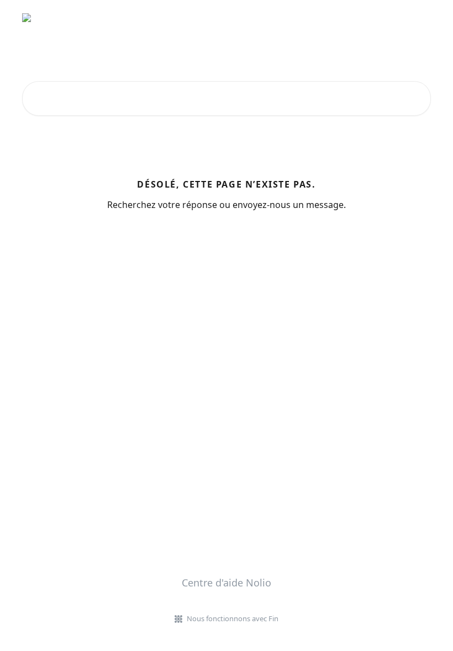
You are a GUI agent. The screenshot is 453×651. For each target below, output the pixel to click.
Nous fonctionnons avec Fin (232, 618)
